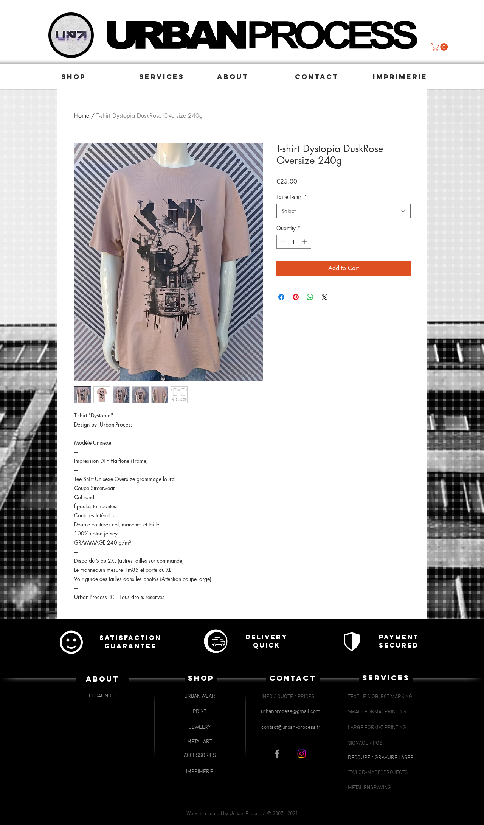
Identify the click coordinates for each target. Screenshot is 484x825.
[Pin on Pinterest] (295, 297)
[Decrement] (282, 241)
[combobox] (343, 211)
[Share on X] (324, 297)
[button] (96, 76)
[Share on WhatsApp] (310, 297)
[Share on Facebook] (281, 297)
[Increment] (305, 241)
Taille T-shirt (291, 196)
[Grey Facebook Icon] (276, 753)
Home (81, 116)
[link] (440, 47)
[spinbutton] (294, 241)
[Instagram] (301, 753)
